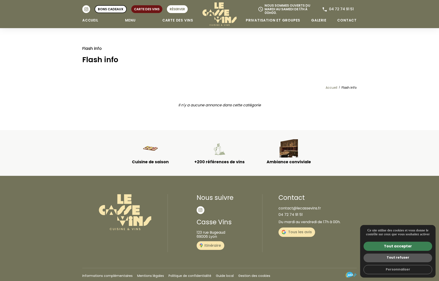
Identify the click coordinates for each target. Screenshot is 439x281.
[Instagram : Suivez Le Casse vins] (86, 9)
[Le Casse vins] (219, 14)
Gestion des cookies (254, 275)
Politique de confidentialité (190, 275)
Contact (347, 20)
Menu (130, 20)
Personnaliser (398, 269)
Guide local (225, 275)
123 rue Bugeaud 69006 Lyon (211, 234)
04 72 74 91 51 (341, 9)
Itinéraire (212, 245)
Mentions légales (150, 275)
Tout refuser (398, 257)
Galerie (319, 20)
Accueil (90, 20)
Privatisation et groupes (273, 20)
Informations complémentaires (107, 276)
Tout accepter (398, 246)
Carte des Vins (177, 20)
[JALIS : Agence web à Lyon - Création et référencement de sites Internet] (351, 275)
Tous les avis (300, 232)
